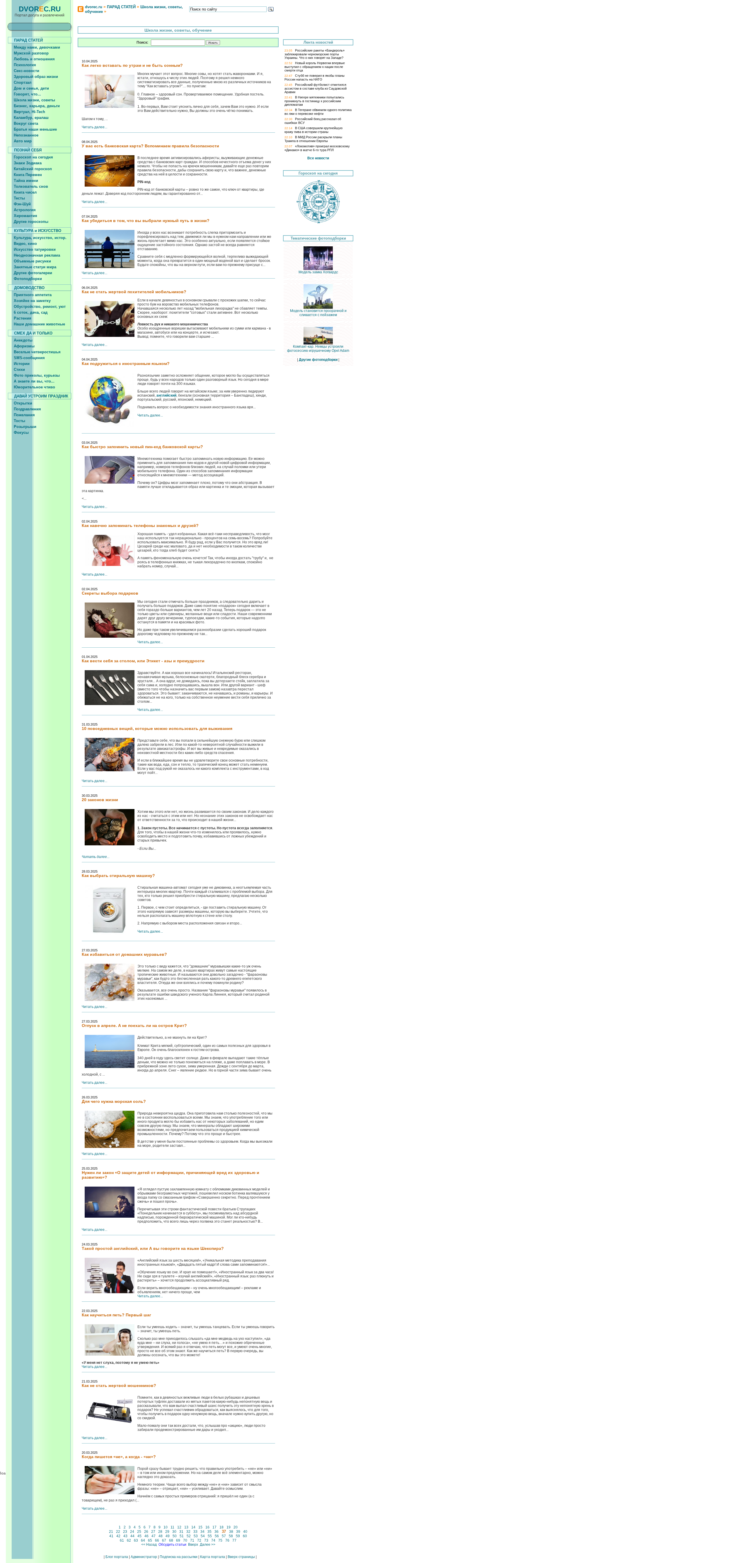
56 (217, 1536)
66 (157, 1540)
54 (203, 1536)
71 (192, 1540)
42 (118, 1536)
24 (132, 1532)
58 (231, 1536)
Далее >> (207, 1544)
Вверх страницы (241, 1557)
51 (182, 1536)
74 (213, 1540)
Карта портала (212, 1557)
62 (129, 1540)
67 (164, 1540)
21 (111, 1532)
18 (221, 1527)
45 (139, 1536)
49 (168, 1536)
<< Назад (149, 1544)
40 (245, 1532)
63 (136, 1540)
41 (111, 1536)
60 (245, 1536)
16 (207, 1527)
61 (122, 1540)
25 (139, 1532)
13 (186, 1527)
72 (199, 1540)
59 (238, 1536)
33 (195, 1532)
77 (234, 1540)
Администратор (144, 1557)
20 (235, 1527)
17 (214, 1527)
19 (228, 1527)
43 (125, 1536)
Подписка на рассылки (178, 1557)
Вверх (193, 1544)
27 (153, 1532)
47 (153, 1536)
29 (167, 1532)
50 (175, 1536)
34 (202, 1532)
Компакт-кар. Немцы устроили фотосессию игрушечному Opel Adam (318, 348)
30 (174, 1532)
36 (216, 1532)
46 (146, 1536)
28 (160, 1532)
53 (196, 1536)
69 (178, 1540)
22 (118, 1532)
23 (125, 1532)
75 (220, 1540)
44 (132, 1536)
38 (231, 1532)
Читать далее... (94, 127)
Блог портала (116, 1557)
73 (206, 1540)
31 (181, 1532)
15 (200, 1527)
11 (172, 1527)
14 (193, 1527)
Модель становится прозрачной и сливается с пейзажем (318, 313)
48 (160, 1536)
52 (189, 1536)
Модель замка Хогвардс (318, 272)
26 (146, 1532)
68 (171, 1540)
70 (185, 1540)
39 (238, 1532)
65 (150, 1540)
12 (179, 1527)
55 (210, 1536)
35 (209, 1532)
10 (165, 1527)
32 (188, 1532)
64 (143, 1540)
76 (227, 1540)
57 (224, 1536)
